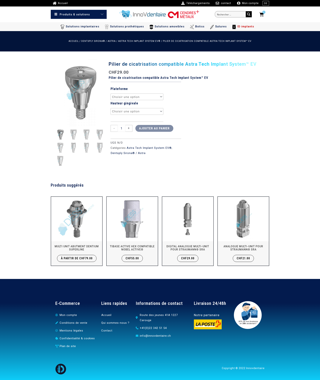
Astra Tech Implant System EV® (139, 41)
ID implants (245, 26)
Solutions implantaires (82, 26)
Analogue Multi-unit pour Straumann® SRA (243, 248)
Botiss (199, 26)
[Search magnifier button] (249, 14)
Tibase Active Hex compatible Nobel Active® (132, 248)
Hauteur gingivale (124, 103)
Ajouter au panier (154, 128)
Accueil (74, 41)
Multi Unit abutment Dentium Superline (77, 248)
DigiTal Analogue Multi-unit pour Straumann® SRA (187, 248)
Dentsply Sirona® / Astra (98, 41)
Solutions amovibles (169, 26)
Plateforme (119, 89)
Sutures (221, 26)
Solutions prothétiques (127, 26)
